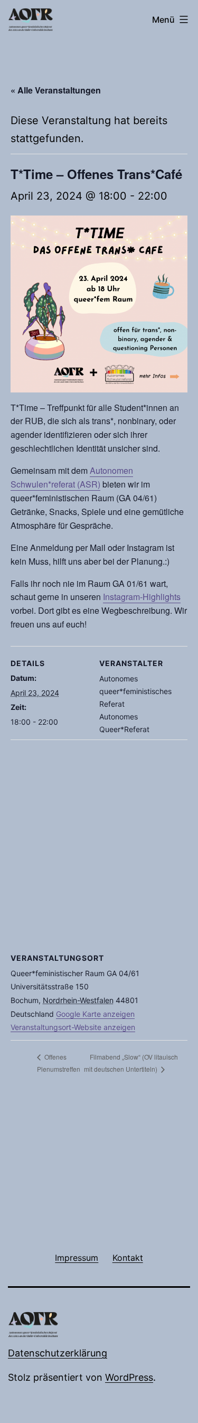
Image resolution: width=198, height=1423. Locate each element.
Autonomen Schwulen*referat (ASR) (72, 477)
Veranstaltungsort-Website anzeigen (73, 1027)
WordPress (129, 1377)
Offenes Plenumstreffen (58, 1062)
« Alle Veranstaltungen (56, 90)
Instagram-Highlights (142, 597)
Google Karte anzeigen (95, 1013)
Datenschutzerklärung (57, 1353)
